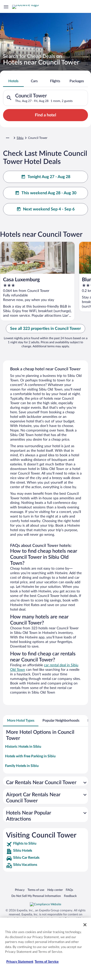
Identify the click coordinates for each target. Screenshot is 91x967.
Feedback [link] (70, 895)
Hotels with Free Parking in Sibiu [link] (30, 756)
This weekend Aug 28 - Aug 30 (48, 193)
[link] (45, 844)
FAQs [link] (69, 889)
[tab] (13, 81)
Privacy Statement (19, 961)
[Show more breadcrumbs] (7, 137)
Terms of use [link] (36, 889)
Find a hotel (45, 115)
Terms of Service (47, 961)
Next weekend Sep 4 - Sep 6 (49, 209)
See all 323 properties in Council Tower (45, 329)
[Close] (84, 924)
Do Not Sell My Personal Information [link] (36, 895)
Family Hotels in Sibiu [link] (22, 766)
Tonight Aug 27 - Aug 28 (49, 177)
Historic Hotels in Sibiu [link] (23, 746)
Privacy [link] (20, 889)
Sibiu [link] (20, 137)
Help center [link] (55, 889)
